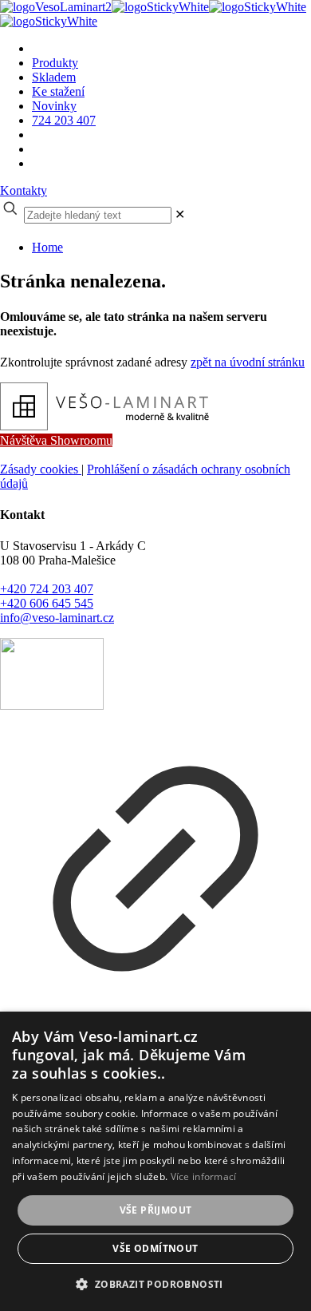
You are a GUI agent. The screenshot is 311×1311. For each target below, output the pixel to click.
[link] (180, 214)
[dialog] (155, 1161)
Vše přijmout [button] (156, 1210)
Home (47, 247)
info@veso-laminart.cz (57, 617)
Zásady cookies (40, 469)
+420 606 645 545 (46, 603)
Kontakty (23, 190)
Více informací (204, 1176)
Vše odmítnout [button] (155, 1248)
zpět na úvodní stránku (248, 362)
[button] (155, 1283)
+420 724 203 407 (46, 589)
